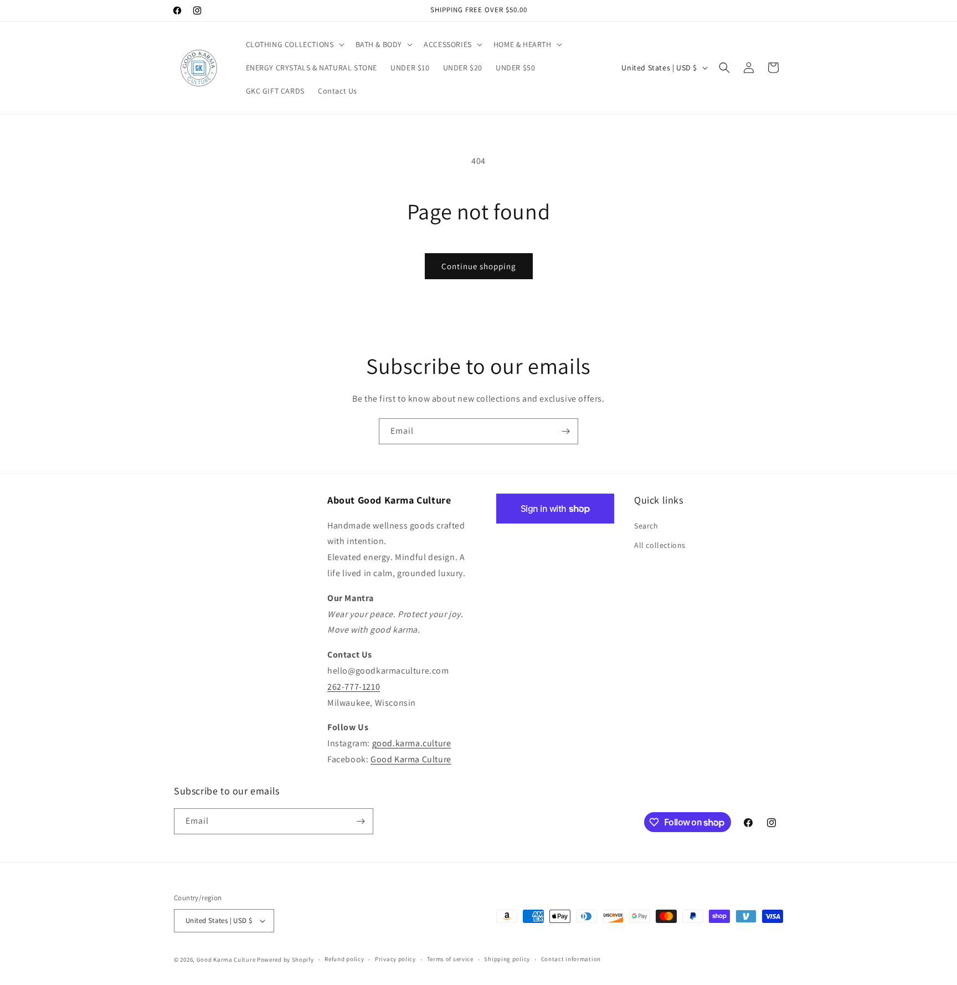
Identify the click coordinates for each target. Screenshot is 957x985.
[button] (294, 44)
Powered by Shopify (285, 959)
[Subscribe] (565, 431)
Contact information (571, 959)
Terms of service (450, 959)
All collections (660, 545)
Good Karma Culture (411, 759)
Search (646, 526)
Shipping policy (507, 959)
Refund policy (344, 959)
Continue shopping (478, 266)
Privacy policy (395, 959)
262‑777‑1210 (353, 686)
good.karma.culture (411, 743)
